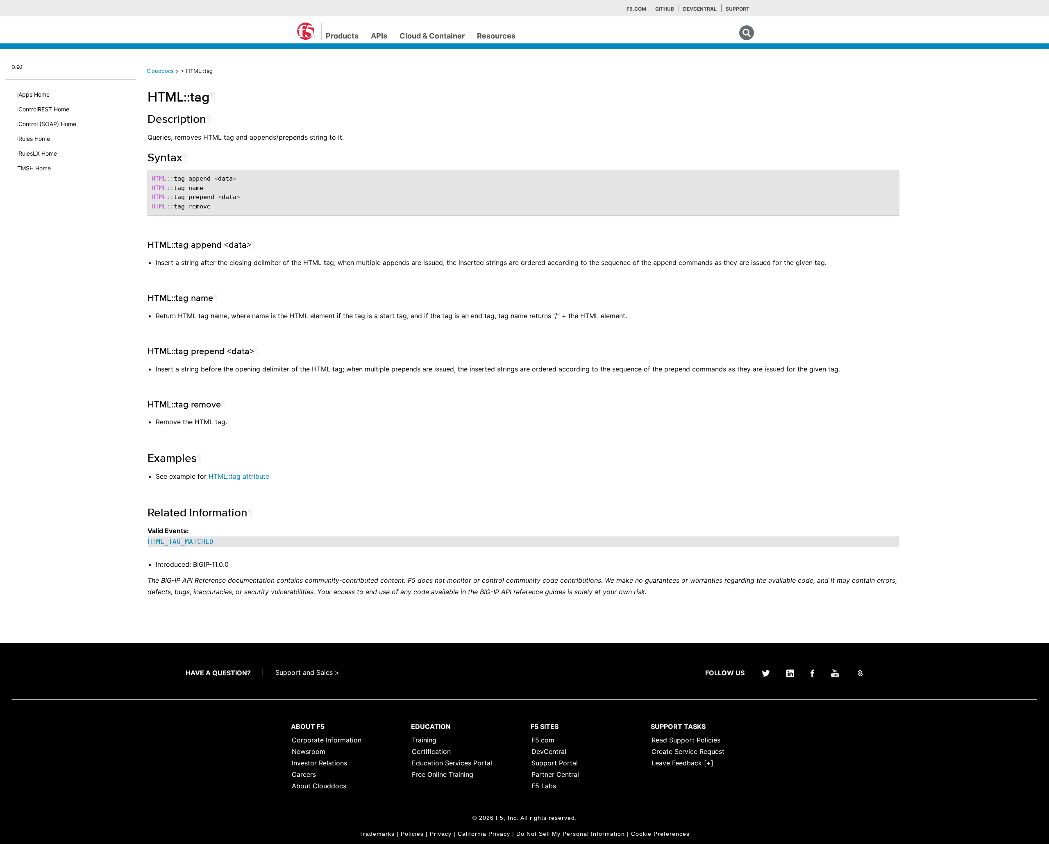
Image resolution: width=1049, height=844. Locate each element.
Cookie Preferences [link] (660, 833)
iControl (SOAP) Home (46, 123)
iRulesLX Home (37, 153)
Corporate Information (326, 740)
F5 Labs (543, 786)
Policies (412, 833)
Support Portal (554, 763)
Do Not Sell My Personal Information (570, 833)
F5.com (636, 9)
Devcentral (700, 9)
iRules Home (33, 138)
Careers (304, 774)
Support (737, 9)
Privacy (441, 833)
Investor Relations (319, 763)
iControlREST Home (43, 109)
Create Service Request (688, 751)
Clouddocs (160, 71)
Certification (431, 751)
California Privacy (484, 833)
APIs (379, 36)
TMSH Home (34, 168)
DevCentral (548, 751)
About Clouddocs (319, 786)
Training (424, 740)
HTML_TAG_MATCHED (180, 541)
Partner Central (555, 774)
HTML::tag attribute (239, 476)
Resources (496, 36)
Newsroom (308, 751)
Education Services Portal (452, 763)
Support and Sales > (307, 672)
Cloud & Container (432, 36)
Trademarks (377, 833)
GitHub (664, 9)
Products (342, 36)
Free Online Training (442, 774)
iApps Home (33, 94)
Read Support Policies (686, 740)
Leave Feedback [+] (682, 763)
